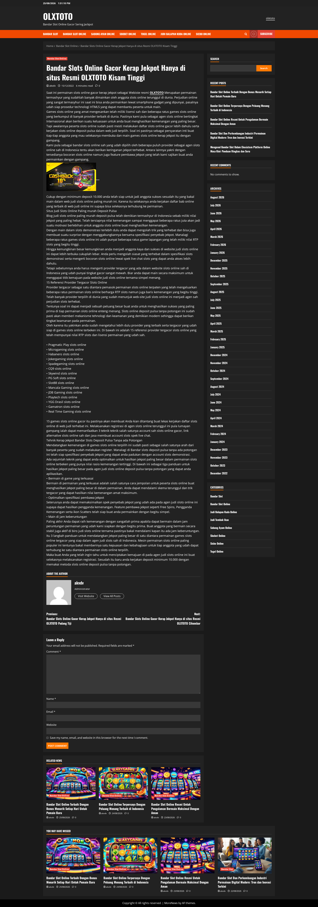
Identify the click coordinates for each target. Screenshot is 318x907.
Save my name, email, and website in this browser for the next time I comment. (99, 738)
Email (50, 712)
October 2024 (217, 371)
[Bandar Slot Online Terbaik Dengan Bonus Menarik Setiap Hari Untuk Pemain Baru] (71, 783)
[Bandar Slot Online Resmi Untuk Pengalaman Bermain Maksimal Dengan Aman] (175, 783)
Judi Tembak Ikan (219, 520)
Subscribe (266, 34)
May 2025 (215, 316)
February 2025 (218, 339)
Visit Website (86, 596)
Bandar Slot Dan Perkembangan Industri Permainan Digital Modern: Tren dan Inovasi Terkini (237, 135)
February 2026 (218, 245)
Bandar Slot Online (74, 34)
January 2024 (217, 442)
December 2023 (218, 450)
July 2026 (215, 205)
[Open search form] (246, 34)
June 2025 (215, 308)
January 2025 (217, 347)
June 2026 (216, 213)
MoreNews (171, 903)
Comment (53, 651)
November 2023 (218, 457)
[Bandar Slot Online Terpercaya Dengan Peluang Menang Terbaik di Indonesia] (123, 783)
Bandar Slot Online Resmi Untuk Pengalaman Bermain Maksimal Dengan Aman (175, 808)
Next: (163, 619)
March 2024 (216, 426)
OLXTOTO (58, 16)
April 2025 (216, 323)
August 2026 (217, 197)
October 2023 (217, 465)
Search (214, 59)
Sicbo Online (203, 34)
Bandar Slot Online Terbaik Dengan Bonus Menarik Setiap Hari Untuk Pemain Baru (67, 808)
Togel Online (148, 34)
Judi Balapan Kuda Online (176, 34)
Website (51, 725)
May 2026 (215, 221)
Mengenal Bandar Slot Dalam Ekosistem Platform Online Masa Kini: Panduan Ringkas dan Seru (240, 149)
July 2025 (215, 300)
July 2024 (215, 394)
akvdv (52, 85)
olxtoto (270, 18)
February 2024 (218, 434)
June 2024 (215, 402)
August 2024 (217, 386)
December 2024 (218, 355)
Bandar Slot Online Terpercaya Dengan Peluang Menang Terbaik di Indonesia (122, 806)
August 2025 (217, 292)
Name (51, 699)
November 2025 (218, 268)
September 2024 (219, 379)
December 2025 (218, 260)
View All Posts (112, 596)
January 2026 (217, 252)
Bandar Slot (50, 34)
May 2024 (215, 410)
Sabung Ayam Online (103, 34)
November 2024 (218, 363)
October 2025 (217, 276)
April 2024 (216, 418)
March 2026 (216, 237)
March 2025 (216, 331)
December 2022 (218, 473)
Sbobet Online (128, 34)
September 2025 (219, 284)
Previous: (83, 619)
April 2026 (216, 229)
